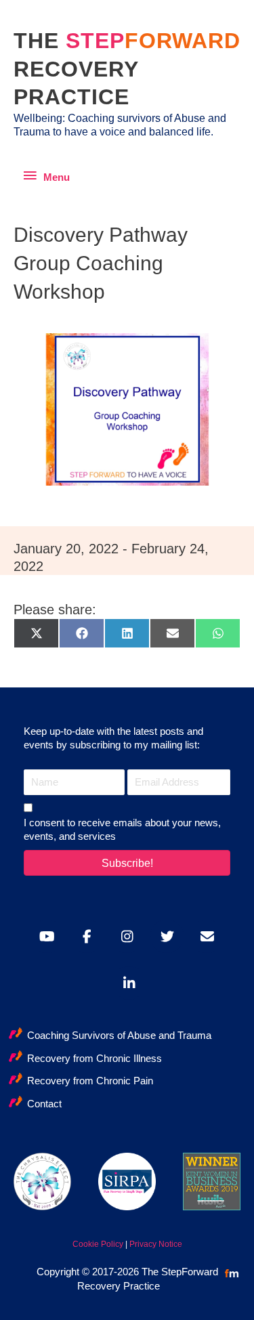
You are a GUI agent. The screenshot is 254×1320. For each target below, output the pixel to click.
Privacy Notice (155, 1244)
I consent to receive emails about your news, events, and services (122, 829)
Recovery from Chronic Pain (90, 1081)
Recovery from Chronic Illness (94, 1058)
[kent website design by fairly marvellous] (232, 1273)
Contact (44, 1104)
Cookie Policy (97, 1244)
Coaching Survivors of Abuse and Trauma (119, 1035)
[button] (127, 863)
